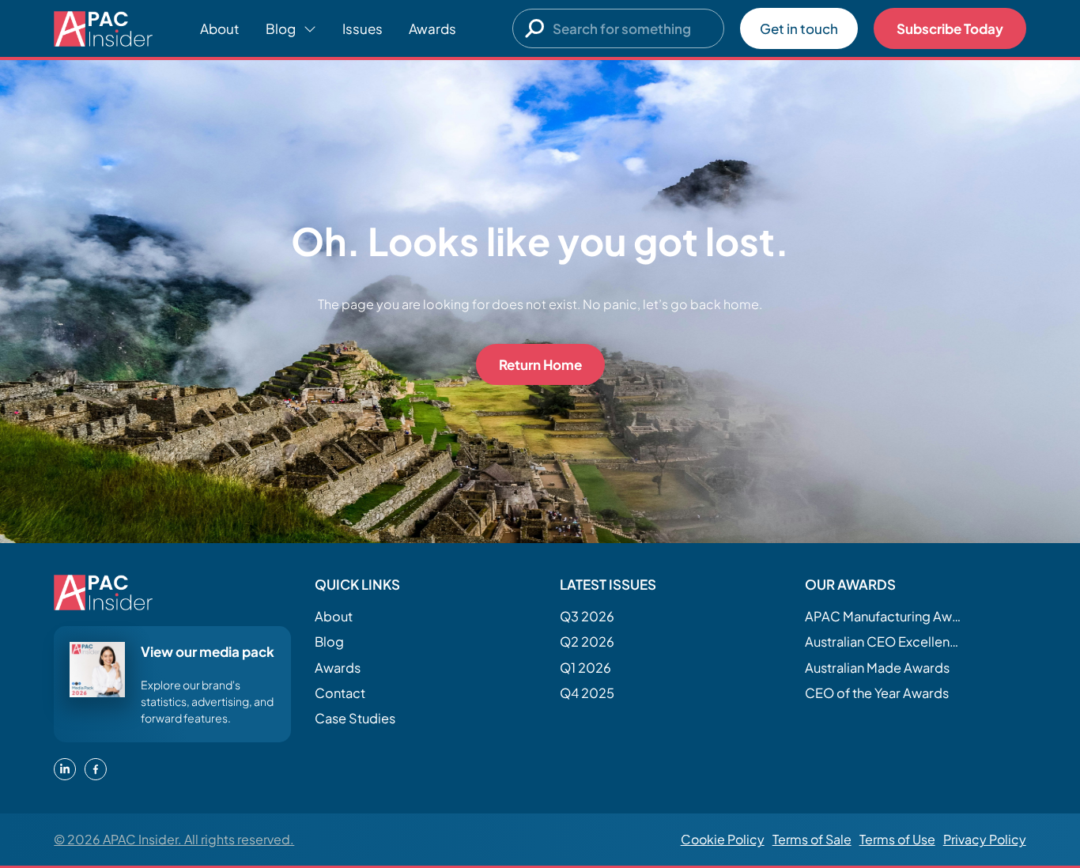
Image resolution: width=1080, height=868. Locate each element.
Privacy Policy (984, 839)
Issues (362, 28)
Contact (340, 693)
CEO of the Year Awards (877, 693)
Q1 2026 (585, 667)
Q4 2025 (587, 693)
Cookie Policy (723, 839)
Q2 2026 (587, 641)
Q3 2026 (587, 616)
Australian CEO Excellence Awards (884, 641)
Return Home (540, 364)
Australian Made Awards (877, 667)
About (220, 28)
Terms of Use (897, 839)
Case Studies (355, 718)
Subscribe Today (950, 28)
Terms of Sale (812, 839)
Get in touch (799, 28)
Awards (432, 28)
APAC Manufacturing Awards (884, 616)
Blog (329, 641)
